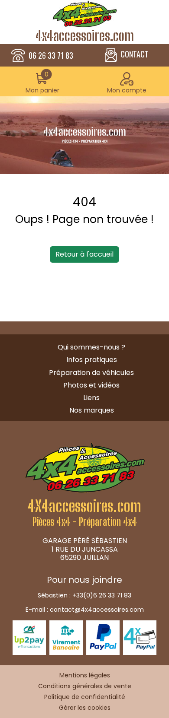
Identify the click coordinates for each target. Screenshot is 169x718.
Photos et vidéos (91, 385)
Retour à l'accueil (84, 254)
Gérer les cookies (84, 707)
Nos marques (91, 410)
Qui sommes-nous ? (91, 347)
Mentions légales (84, 675)
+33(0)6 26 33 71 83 (101, 595)
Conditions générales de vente (84, 686)
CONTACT (134, 54)
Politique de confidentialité (84, 697)
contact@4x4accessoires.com (97, 609)
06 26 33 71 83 (51, 55)
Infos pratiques (91, 360)
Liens (91, 398)
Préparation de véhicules (91, 373)
